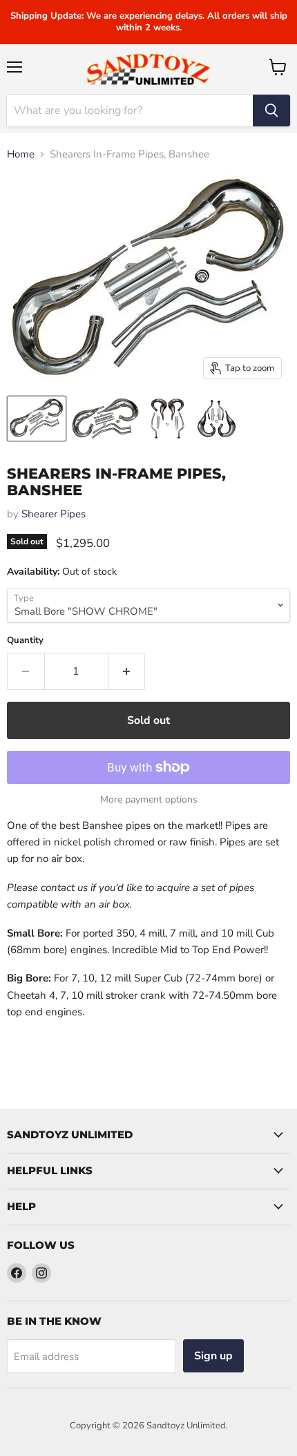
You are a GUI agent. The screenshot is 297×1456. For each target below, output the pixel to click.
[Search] (271, 110)
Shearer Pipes (53, 514)
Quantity (25, 640)
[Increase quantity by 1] (127, 671)
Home (21, 154)
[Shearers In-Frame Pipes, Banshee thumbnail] (37, 418)
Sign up (213, 1355)
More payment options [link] (149, 799)
